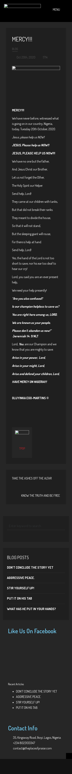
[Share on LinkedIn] (49, 410)
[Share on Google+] (36, 410)
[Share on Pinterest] (42, 410)
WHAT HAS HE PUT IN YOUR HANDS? (31, 609)
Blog (15, 49)
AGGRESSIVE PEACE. (21, 578)
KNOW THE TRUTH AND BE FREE (40, 496)
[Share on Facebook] (23, 410)
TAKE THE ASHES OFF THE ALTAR (32, 478)
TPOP (22, 448)
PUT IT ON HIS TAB (19, 598)
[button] (56, 13)
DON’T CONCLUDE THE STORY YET (30, 567)
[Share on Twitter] (29, 410)
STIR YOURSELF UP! (20, 588)
